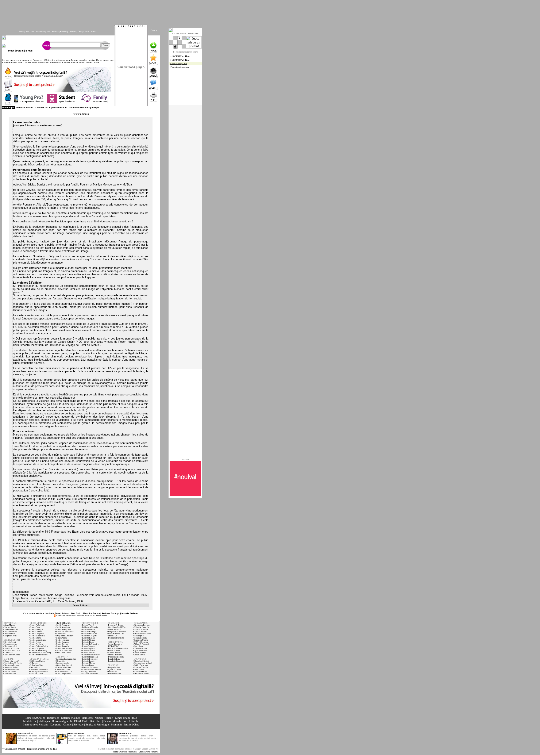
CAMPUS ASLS (42, 107)
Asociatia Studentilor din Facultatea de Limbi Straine (81, 615)
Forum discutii (59, 107)
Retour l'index (81, 114)
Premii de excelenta (79, 107)
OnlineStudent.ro (76, 733)
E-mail (29, 50)
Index (11, 50)
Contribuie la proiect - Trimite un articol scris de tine (30, 749)
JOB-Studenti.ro (24, 733)
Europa (95, 107)
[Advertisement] (104, 11)
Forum (20, 50)
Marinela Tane (53, 613)
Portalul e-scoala (24, 107)
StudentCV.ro (125, 733)
